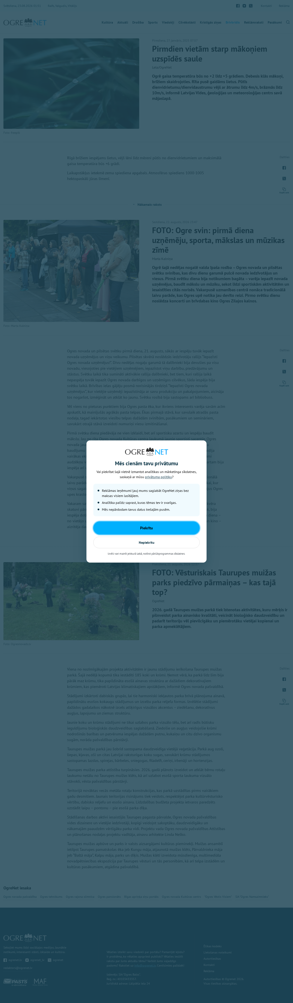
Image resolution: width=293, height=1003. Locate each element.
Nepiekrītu (146, 542)
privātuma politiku (158, 477)
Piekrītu (146, 528)
